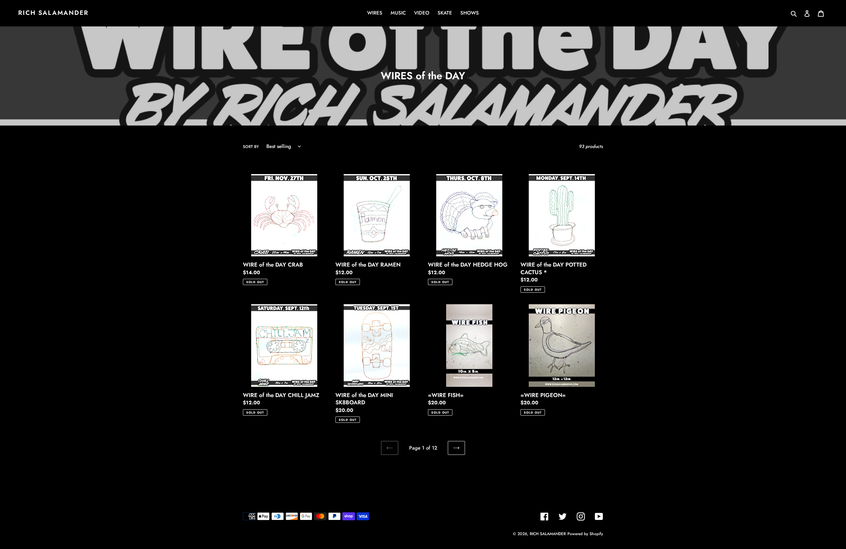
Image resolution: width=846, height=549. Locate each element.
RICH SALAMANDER (53, 13)
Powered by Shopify (585, 534)
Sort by (251, 147)
